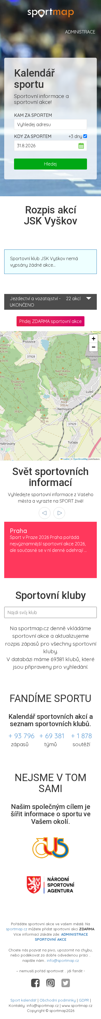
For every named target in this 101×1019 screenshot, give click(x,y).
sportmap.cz (16, 929)
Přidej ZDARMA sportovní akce (50, 321)
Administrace (80, 32)
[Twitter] (65, 982)
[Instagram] (51, 982)
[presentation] (44, 513)
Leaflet (66, 458)
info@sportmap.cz (63, 960)
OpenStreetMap (80, 458)
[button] (93, 339)
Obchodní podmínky (58, 1000)
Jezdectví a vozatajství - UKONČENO (45, 302)
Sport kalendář (23, 1000)
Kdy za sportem (32, 136)
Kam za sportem (33, 115)
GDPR (84, 1000)
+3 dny (75, 136)
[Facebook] (36, 982)
